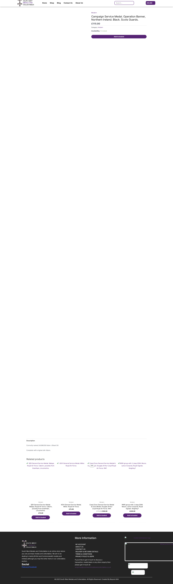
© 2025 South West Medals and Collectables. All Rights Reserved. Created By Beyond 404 (86, 579)
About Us (79, 3)
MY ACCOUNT (80, 544)
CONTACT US (80, 549)
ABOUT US (79, 547)
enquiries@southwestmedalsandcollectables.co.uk (93, 567)
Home (44, 3)
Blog (59, 3)
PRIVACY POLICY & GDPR (84, 556)
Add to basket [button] (41, 517)
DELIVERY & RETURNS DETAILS (86, 552)
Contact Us (68, 3)
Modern (94, 13)
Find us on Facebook (29, 567)
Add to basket (119, 37)
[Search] (132, 3)
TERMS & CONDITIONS (83, 554)
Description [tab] (30, 441)
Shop (52, 3)
